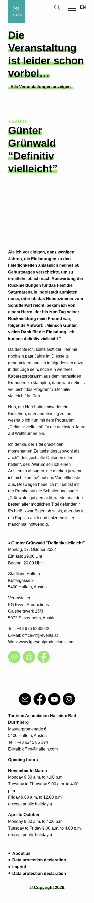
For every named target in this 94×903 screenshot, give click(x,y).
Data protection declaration (39, 860)
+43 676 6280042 (33, 628)
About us (21, 853)
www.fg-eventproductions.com (46, 642)
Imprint (19, 866)
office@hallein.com (40, 749)
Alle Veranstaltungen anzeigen (40, 87)
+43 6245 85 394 (32, 742)
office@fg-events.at (40, 635)
